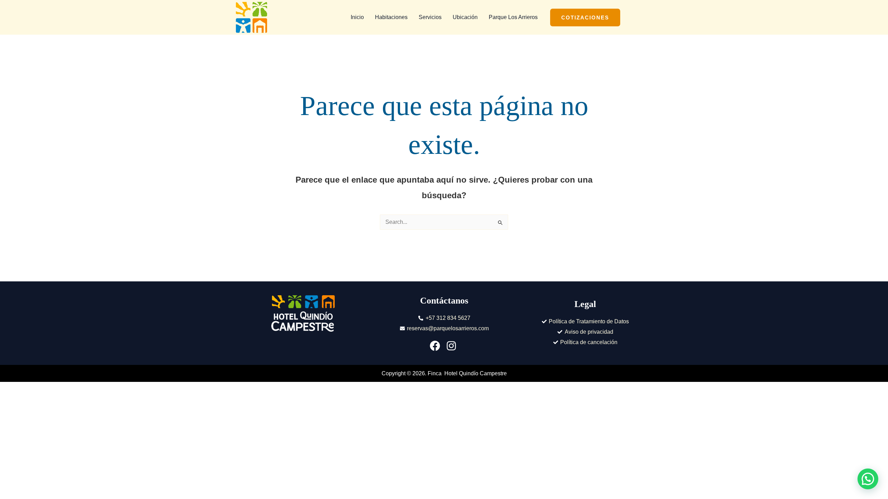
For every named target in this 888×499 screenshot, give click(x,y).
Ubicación (465, 17)
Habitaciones (391, 17)
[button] (585, 17)
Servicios (430, 17)
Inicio (357, 17)
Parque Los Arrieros (513, 17)
